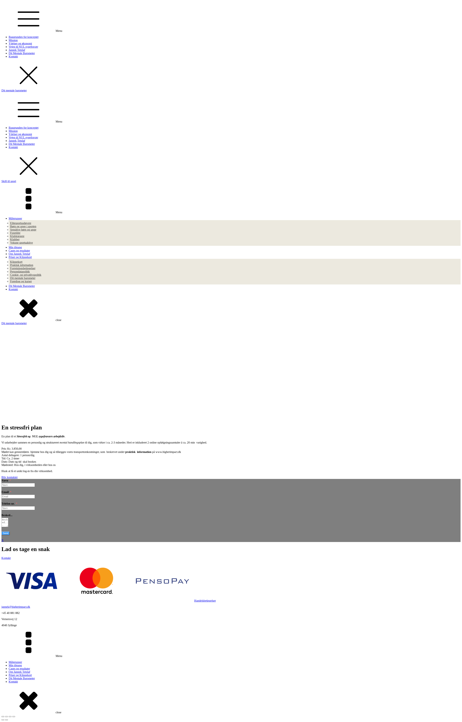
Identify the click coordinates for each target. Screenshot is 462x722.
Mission (13, 40)
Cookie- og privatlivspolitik (25, 274)
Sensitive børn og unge (23, 229)
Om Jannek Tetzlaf (19, 253)
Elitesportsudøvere (20, 223)
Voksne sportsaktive (21, 242)
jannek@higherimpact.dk (15, 606)
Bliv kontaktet (9, 477)
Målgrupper (15, 218)
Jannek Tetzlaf (17, 50)
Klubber (14, 239)
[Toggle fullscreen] (10, 716)
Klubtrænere (17, 236)
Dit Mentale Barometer (22, 53)
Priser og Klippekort (20, 257)
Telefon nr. (8, 503)
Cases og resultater (19, 250)
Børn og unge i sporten (23, 226)
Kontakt (13, 56)
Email (5, 492)
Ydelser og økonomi (20, 43)
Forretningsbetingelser (22, 268)
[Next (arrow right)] (6, 719)
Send (5, 533)
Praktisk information (21, 265)
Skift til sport (8, 181)
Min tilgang (15, 247)
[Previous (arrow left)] (2, 719)
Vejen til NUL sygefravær (23, 46)
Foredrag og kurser (21, 281)
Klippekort (16, 261)
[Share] (6, 716)
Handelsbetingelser (205, 600)
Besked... (6, 515)
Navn (4, 480)
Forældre (15, 232)
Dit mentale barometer (14, 90)
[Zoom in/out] (13, 716)
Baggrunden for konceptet (23, 36)
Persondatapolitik (20, 271)
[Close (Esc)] (2, 716)
